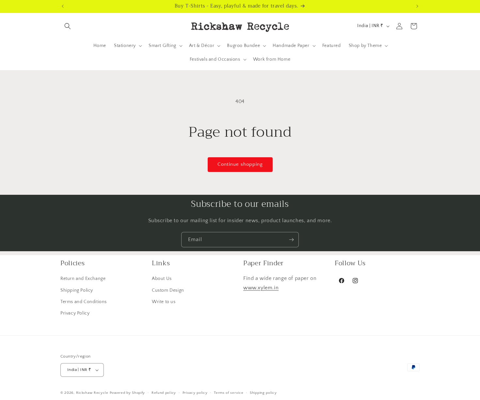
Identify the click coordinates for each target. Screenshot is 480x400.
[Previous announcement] (63, 6)
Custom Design (168, 290)
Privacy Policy (74, 313)
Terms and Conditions (83, 301)
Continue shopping (240, 164)
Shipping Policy (76, 290)
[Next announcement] (417, 6)
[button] (67, 26)
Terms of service (228, 393)
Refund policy (164, 393)
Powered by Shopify (127, 393)
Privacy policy (195, 393)
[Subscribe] (291, 239)
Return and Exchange (82, 278)
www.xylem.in (261, 288)
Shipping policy (263, 393)
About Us (162, 278)
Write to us (164, 301)
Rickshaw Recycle (92, 393)
